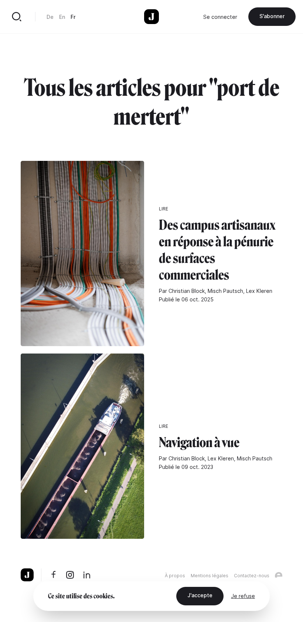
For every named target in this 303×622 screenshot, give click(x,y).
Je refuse (243, 596)
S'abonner (272, 16)
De (50, 17)
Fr (73, 17)
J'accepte (199, 595)
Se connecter (220, 17)
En (62, 17)
